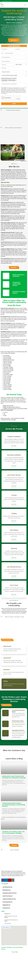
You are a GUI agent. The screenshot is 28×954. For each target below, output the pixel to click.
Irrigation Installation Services (9, 899)
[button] (25, 5)
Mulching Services (7, 890)
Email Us (6, 917)
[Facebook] (23, 1)
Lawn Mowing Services (7, 887)
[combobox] (2, 53)
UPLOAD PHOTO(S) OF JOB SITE (9, 78)
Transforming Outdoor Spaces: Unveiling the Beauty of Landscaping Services (13, 804)
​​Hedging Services (6, 904)
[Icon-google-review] (27, 1)
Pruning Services (6, 907)
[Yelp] (25, 1)
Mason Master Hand (9, 233)
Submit (14, 103)
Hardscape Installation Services (10, 893)
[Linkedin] (24, 1)
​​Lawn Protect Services (7, 896)
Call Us (5, 921)
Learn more (13, 445)
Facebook (5, 412)
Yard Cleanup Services (7, 902)
